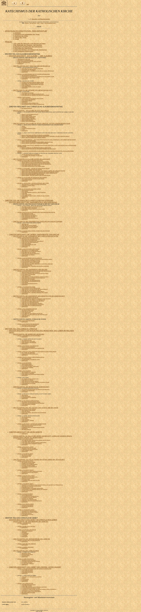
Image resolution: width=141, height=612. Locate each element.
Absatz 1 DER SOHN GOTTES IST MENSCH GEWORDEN (35, 135)
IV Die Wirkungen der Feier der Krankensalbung (32, 291)
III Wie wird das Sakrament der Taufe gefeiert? (32, 241)
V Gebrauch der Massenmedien (29, 499)
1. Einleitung (17, 33)
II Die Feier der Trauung (27, 311)
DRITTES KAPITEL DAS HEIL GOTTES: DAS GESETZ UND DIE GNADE (35, 408)
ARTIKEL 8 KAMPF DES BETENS (25, 559)
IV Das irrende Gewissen (27, 367)
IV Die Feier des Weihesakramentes (30, 302)
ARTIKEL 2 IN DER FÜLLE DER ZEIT (26, 526)
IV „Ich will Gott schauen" (27, 514)
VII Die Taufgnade (25, 245)
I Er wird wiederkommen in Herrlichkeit (30, 154)
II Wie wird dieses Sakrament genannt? (30, 260)
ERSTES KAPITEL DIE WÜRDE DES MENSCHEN (28, 334)
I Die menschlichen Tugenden (28, 372)
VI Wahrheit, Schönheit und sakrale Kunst (31, 500)
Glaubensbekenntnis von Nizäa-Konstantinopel (32, 104)
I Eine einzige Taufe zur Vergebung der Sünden (32, 178)
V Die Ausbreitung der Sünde (28, 383)
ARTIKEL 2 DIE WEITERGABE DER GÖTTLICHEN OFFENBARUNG (33, 74)
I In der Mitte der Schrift (27, 569)
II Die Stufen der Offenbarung (28, 69)
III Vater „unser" (25, 579)
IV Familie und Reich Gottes (28, 465)
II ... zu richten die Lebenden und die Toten (31, 155)
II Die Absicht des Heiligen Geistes (29, 512)
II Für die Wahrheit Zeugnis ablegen (30, 496)
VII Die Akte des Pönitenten (28, 278)
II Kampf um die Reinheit (27, 506)
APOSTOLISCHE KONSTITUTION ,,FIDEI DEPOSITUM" (26, 31)
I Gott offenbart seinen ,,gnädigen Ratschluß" (32, 68)
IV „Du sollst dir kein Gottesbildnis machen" (31, 443)
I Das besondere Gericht (27, 190)
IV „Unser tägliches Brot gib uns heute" (30, 588)
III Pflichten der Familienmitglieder (29, 464)
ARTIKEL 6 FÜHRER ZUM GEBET (25, 547)
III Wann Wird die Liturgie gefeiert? (29, 226)
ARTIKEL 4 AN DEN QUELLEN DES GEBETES (28, 540)
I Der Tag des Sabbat (26, 454)
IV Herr (23, 129)
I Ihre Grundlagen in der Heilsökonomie (30, 288)
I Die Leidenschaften (26, 358)
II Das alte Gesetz (25, 411)
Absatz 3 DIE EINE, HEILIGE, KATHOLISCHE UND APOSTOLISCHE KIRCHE (40, 171)
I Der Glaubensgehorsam (27, 92)
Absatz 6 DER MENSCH (27, 120)
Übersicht (27, 23)
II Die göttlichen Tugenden (27, 373)
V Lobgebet (24, 535)
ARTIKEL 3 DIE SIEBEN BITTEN (25, 583)
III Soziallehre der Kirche (27, 487)
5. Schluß (16, 39)
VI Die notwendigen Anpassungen (23, 51)
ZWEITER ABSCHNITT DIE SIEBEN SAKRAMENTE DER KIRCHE (34, 234)
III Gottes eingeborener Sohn (28, 128)
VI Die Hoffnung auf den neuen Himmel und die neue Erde (35, 195)
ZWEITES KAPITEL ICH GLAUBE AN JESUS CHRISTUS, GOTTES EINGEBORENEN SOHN (41, 123)
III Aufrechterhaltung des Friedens (29, 472)
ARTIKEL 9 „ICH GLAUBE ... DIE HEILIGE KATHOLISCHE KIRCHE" (33, 168)
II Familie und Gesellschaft (27, 463)
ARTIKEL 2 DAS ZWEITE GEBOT (25, 447)
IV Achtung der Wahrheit (27, 498)
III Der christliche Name (26, 450)
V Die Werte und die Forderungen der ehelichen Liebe (34, 314)
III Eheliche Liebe (25, 479)
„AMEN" (23, 198)
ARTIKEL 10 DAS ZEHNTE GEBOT (25, 509)
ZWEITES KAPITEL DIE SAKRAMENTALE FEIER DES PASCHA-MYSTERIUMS (37, 221)
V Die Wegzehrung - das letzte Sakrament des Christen (34, 292)
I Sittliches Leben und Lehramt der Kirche (31, 425)
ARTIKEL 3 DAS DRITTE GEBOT (25, 453)
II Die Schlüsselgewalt (26, 179)
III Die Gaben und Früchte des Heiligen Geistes (32, 374)
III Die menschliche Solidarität (28, 404)
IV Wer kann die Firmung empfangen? (30, 253)
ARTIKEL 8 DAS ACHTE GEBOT (25, 493)
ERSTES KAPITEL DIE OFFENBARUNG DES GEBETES (30, 521)
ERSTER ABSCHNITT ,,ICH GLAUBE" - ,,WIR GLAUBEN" (30, 56)
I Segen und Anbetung (26, 530)
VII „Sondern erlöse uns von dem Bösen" (31, 591)
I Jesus (23, 126)
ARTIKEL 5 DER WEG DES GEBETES (26, 543)
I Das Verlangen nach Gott (23, 59)
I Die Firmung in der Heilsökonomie (29, 250)
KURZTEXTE (20, 63)
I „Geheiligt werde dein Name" (28, 584)
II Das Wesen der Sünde (27, 379)
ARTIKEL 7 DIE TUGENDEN (24, 370)
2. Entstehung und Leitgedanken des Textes (26, 34)
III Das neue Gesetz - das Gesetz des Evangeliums (33, 412)
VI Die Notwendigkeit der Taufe (28, 244)
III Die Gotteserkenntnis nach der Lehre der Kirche (29, 61)
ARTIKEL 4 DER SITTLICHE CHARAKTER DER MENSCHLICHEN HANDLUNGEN (36, 351)
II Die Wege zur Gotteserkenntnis (25, 60)
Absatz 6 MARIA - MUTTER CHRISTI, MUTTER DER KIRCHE (35, 175)
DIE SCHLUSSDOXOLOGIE (28, 592)
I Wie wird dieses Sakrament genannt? (30, 238)
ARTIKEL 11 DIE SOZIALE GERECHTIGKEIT (28, 400)
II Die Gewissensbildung (27, 365)
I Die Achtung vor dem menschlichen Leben (31, 471)
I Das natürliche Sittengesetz (28, 410)
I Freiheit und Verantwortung (28, 347)
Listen (38, 23)
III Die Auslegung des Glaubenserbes (30, 77)
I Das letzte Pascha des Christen (29, 325)
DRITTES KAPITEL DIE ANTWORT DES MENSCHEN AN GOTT (32, 90)
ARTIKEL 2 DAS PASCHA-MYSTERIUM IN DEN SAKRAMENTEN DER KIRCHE (36, 212)
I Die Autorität (24, 395)
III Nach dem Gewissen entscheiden (30, 366)
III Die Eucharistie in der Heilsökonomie (30, 261)
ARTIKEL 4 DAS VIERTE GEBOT (25, 461)
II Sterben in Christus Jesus (28, 185)
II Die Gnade (24, 418)
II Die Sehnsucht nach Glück (28, 341)
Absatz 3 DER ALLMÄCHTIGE (28, 116)
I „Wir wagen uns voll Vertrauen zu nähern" (31, 576)
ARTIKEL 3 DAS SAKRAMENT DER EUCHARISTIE (29, 258)
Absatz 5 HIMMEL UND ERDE (28, 118)
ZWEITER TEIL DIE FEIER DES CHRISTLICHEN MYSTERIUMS (29, 200)
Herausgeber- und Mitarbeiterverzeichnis (41, 19)
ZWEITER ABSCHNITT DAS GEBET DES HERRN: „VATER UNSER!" (35, 567)
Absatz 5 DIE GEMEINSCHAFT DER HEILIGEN (32, 174)
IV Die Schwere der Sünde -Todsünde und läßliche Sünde (35, 382)
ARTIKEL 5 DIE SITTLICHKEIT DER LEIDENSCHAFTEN (30, 357)
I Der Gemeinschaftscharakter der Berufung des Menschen (35, 389)
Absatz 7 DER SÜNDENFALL (28, 121)
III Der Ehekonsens (26, 312)
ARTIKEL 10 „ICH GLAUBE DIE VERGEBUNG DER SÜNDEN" (32, 177)
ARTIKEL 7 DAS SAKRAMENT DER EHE (27, 308)
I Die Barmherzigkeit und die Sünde (29, 378)
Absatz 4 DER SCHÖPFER (27, 117)
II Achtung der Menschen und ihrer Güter (31, 485)
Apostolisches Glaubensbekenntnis (29, 103)
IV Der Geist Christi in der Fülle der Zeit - (31, 165)
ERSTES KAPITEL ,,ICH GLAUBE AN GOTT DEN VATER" (31, 110)
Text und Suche (33, 23)
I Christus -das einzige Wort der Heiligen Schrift (32, 82)
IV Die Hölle (24, 193)
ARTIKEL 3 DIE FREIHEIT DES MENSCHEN (28, 345)
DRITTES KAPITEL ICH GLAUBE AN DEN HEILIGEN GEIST (31, 159)
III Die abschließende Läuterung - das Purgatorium (33, 192)
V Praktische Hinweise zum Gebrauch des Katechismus (30, 50)
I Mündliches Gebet (26, 553)
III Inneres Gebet (25, 555)
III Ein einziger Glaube (26, 100)
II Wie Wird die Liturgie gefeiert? (29, 225)
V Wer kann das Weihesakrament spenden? (32, 303)
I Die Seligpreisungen (26, 340)
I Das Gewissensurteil (26, 364)
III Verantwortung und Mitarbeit (28, 397)
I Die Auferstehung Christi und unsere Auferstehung (33, 184)
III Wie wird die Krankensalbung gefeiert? (31, 290)
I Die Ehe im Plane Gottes (27, 310)
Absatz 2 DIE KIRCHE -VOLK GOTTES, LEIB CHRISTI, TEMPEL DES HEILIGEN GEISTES (43, 170)
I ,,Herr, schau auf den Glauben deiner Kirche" (32, 98)
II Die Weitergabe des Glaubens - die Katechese (27, 45)
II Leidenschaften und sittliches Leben (30, 359)
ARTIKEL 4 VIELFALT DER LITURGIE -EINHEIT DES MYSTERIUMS (33, 230)
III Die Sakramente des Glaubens (29, 215)
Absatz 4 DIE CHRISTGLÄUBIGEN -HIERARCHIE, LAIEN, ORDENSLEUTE (39, 173)
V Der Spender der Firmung (28, 254)
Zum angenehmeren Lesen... (50, 23)
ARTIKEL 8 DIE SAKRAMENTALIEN (26, 320)
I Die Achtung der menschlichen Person (30, 401)
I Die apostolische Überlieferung (29, 75)
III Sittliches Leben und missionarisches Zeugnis (32, 427)
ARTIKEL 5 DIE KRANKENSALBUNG (26, 286)
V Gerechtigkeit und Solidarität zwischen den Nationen (34, 489)
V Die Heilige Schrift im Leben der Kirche (31, 86)
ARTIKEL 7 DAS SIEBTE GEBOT (25, 483)
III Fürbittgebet (24, 533)
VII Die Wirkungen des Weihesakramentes (31, 305)
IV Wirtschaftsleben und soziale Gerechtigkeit (32, 488)
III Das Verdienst (25, 419)
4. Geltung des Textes (19, 37)
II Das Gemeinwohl (25, 396)
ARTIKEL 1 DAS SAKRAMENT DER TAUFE (27, 237)
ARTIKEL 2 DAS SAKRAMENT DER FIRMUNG (28, 249)
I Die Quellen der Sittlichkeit (28, 352)
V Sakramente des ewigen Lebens (29, 218)
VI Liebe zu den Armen (26, 490)
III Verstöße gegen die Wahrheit (29, 497)
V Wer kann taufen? (26, 243)
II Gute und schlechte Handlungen (29, 353)
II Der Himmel (24, 191)
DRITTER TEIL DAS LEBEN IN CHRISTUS (21, 329)
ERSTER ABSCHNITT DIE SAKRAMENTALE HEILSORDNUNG (33, 202)
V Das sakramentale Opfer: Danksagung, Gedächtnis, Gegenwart (37, 263)
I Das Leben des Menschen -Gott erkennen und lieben (29, 43)
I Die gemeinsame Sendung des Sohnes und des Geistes (35, 161)
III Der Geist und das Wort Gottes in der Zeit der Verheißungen (36, 163)
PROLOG (8, 42)
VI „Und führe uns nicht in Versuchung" (30, 590)
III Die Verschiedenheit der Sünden (29, 381)
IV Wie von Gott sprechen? (23, 62)
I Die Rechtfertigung (26, 417)
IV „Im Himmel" (24, 580)
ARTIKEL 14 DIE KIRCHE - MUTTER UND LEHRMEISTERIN (31, 423)
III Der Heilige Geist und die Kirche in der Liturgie (33, 208)
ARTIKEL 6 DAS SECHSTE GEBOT (25, 475)
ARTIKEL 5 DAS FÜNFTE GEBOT (25, 470)
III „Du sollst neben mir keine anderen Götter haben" (33, 442)
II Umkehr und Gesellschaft (27, 390)
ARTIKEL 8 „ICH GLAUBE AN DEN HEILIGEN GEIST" (30, 160)
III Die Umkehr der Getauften (28, 274)
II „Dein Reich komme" (26, 585)
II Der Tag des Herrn (26, 456)
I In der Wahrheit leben (26, 495)
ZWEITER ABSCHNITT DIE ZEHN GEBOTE (25, 432)
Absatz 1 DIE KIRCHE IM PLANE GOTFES (31, 169)
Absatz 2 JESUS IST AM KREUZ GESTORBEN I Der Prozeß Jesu (37, 142)
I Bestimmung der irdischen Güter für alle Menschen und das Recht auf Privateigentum (42, 484)
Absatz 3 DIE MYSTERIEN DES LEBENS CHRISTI (33, 137)
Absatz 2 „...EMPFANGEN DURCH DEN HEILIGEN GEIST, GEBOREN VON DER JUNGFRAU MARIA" (45, 136)
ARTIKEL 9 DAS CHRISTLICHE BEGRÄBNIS (28, 324)
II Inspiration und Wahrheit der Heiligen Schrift (32, 83)
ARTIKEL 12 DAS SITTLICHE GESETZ (26, 409)
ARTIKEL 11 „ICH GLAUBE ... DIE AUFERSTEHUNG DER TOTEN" (33, 183)
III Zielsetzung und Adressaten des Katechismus (27, 46)
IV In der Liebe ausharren (27, 563)
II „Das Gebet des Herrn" (27, 571)
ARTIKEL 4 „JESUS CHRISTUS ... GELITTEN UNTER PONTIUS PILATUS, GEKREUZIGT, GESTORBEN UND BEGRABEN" (46, 139)
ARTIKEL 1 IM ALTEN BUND (24, 523)
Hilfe (28, 4)
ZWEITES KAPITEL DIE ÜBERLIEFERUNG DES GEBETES (31, 539)
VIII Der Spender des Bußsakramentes (30, 280)
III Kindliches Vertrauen (27, 562)
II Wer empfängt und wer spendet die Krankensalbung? (34, 289)
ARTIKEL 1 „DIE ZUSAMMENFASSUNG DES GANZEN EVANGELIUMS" (34, 568)
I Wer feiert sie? (25, 224)
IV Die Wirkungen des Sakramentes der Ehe (32, 313)
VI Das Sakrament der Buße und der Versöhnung (33, 277)
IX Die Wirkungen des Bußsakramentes (30, 281)
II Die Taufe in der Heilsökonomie (29, 240)
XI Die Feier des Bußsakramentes (29, 283)
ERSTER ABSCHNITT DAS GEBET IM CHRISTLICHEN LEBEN (33, 520)
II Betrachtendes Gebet (27, 554)
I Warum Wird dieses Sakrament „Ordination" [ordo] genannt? (36, 298)
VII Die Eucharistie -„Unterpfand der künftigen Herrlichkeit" (35, 266)
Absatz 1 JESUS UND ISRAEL (28, 140)
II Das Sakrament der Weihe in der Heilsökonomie (33, 299)
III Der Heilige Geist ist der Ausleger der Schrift (32, 84)
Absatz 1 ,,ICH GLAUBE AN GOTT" (29, 114)
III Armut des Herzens (26, 513)
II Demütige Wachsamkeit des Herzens (30, 561)
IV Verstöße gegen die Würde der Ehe (30, 480)
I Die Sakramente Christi (27, 213)
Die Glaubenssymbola (26, 108)
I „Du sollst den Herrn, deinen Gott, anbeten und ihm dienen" (36, 440)
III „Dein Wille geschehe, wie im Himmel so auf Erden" (34, 586)
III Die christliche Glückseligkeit (28, 342)
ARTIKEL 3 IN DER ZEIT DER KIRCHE (26, 529)
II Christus (23, 127)
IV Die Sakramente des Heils (28, 216)
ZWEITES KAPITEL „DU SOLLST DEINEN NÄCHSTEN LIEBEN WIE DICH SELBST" (39, 459)
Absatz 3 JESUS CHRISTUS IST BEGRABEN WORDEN (34, 143)
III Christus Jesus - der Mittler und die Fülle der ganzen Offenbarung (37, 70)
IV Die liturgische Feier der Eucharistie (30, 262)
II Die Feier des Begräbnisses (28, 326)
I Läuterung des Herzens (27, 505)
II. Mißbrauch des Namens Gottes (29, 449)
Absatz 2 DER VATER (26, 115)
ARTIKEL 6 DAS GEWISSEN (24, 362)
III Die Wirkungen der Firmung (28, 252)
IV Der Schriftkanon (26, 85)
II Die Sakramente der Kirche (28, 214)
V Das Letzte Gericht (26, 194)
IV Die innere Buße (26, 275)
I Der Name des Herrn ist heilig (28, 448)
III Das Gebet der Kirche (27, 572)
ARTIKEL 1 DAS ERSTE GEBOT (25, 439)
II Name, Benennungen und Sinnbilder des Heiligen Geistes (35, 162)
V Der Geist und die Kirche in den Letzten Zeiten (33, 166)
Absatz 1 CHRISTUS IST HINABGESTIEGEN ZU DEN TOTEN (36, 147)
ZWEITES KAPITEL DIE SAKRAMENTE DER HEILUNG (30, 269)
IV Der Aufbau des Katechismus (22, 48)
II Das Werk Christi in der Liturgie (29, 207)
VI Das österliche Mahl (26, 264)
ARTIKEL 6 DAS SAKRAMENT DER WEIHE (27, 297)
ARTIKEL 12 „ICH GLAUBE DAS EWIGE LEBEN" (29, 188)
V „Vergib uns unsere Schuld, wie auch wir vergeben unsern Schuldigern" (38, 589)
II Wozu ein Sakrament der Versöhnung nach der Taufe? (34, 273)
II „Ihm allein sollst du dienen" (28, 441)
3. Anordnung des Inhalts (20, 36)
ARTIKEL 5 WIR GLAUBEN (23, 97)
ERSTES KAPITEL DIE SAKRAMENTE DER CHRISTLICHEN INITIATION (35, 236)
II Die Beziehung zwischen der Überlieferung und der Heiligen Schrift (37, 76)
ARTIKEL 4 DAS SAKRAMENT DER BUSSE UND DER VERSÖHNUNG (34, 271)
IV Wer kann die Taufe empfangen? (30, 242)
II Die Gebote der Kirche (27, 426)
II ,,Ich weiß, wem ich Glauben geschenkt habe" (32, 93)
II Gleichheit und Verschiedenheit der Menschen (32, 403)
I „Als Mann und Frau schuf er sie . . (30, 476)
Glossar (42, 23)
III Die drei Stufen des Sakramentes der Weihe (32, 300)
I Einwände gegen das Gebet (28, 560)
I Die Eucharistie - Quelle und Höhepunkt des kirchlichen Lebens (36, 259)
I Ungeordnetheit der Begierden (29, 510)
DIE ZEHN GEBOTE (26, 429)
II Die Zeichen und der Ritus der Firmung (31, 251)
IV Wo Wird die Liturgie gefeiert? (29, 227)
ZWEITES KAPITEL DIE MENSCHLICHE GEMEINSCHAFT (31, 387)
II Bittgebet (24, 532)
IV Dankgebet (24, 534)
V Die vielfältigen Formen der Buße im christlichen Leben (34, 276)
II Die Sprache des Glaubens (28, 99)
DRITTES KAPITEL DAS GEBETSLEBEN (26, 551)
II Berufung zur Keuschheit (27, 478)
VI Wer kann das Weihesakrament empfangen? (32, 304)
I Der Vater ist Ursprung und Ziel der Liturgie (31, 206)
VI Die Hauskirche (25, 315)
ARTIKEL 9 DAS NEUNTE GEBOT (25, 504)
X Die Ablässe (24, 282)
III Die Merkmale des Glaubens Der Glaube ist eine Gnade (35, 95)
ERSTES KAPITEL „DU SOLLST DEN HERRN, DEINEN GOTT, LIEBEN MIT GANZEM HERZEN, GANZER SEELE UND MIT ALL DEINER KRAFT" (42, 436)
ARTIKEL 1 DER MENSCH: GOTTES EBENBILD (28, 335)
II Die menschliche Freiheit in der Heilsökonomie (32, 348)
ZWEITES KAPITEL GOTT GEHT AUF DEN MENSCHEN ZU (31, 66)
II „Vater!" (23, 577)
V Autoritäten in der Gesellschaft (29, 466)
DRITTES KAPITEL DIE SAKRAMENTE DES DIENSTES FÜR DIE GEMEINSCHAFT (39, 296)
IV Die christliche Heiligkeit (27, 420)
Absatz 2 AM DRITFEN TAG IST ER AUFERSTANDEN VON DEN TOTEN (38, 148)
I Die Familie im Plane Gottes (28, 462)
